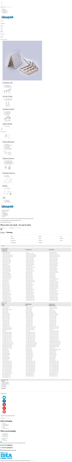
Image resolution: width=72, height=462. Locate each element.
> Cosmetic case (5, 436)
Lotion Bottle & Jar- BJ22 (53, 300)
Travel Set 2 (51, 329)
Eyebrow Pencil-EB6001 (30, 264)
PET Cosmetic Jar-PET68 (53, 328)
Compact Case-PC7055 (53, 260)
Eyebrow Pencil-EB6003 (53, 268)
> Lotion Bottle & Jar (8, 99)
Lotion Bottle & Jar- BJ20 (6, 300)
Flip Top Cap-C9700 (29, 317)
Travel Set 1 (51, 309)
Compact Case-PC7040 (30, 257)
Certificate (4, 11)
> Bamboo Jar (7, 201)
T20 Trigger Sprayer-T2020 (30, 334)
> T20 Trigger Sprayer (8, 160)
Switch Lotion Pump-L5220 (54, 361)
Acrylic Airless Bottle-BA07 (30, 281)
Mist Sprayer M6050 (29, 313)
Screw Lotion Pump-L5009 (54, 369)
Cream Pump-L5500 (29, 318)
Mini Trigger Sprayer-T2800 (7, 309)
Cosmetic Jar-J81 (29, 308)
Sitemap (40, 236)
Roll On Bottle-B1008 (6, 353)
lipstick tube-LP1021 (52, 280)
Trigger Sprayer (8, 158)
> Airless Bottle (7, 126)
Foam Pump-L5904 (52, 351)
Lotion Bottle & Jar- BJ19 (53, 298)
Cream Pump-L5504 (52, 320)
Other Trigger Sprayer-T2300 (31, 326)
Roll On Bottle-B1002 (6, 358)
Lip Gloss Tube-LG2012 (6, 269)
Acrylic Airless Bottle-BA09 (54, 293)
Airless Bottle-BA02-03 (30, 284)
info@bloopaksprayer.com (9, 450)
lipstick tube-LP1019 (29, 278)
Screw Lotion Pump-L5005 (30, 367)
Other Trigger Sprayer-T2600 (7, 328)
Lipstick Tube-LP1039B (53, 253)
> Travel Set (7, 175)
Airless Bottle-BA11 (29, 286)
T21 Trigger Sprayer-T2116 (7, 338)
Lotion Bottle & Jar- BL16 (6, 293)
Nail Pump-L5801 (52, 358)
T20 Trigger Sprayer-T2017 (30, 333)
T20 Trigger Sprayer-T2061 (7, 365)
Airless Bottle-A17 (52, 276)
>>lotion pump (3, 385)
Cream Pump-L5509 (5, 322)
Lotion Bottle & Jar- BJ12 (53, 294)
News (3, 8)
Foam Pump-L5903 (29, 351)
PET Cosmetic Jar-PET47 (30, 328)
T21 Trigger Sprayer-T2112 (30, 337)
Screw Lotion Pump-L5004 (6, 367)
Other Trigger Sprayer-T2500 (54, 326)
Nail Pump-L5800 (52, 357)
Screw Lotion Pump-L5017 (30, 371)
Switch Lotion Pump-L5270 (30, 363)
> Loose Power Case (8, 86)
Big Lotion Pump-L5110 (53, 373)
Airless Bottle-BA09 (29, 288)
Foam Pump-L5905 (52, 353)
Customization (13, 242)
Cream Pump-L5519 (52, 325)
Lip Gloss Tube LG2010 (6, 252)
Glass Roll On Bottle (5, 350)
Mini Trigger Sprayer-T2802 (30, 345)
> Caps (4, 426)
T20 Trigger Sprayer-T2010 (54, 330)
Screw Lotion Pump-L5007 (6, 369)
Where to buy (13, 240)
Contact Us (41, 240)
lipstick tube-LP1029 (52, 289)
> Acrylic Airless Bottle (8, 98)
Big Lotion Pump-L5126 (53, 375)
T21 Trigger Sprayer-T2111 (6, 337)
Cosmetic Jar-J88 (29, 349)
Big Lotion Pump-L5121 (53, 374)
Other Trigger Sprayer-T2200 (7, 366)
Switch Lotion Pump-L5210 (30, 361)
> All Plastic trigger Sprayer (9, 162)
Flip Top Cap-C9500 (52, 316)
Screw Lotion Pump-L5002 (30, 366)
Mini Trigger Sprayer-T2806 (30, 346)
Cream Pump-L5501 (52, 318)
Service (61, 240)
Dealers (40, 238)
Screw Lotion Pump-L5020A (7, 373)
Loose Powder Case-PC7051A (31, 256)
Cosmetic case (8, 82)
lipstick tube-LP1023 (5, 284)
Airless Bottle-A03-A (29, 268)
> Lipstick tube (7, 114)
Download (4, 9)
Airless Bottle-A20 (5, 281)
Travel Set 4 (28, 330)
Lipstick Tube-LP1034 (29, 294)
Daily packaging (5, 211)
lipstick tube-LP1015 (29, 273)
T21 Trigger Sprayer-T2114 (54, 337)
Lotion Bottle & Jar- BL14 (53, 290)
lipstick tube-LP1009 (52, 266)
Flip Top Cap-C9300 (5, 316)
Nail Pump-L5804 (29, 359)
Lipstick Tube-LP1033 (29, 293)
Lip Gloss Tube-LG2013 (30, 270)
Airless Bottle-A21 (29, 282)
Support (61, 238)
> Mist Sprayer (7, 176)
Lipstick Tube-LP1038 (6, 253)
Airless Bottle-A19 (5, 280)
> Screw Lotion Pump (8, 148)
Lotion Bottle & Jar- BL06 (53, 285)
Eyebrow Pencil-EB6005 (6, 273)
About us (12, 238)
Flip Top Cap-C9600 (5, 317)
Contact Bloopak (5, 10)
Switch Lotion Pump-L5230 (7, 362)
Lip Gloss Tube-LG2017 (30, 280)
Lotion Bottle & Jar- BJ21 (30, 300)
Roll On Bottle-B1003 (6, 357)
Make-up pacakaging (6, 210)
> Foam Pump (7, 147)
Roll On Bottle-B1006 (6, 354)
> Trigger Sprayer (5, 425)
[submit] (10, 418)
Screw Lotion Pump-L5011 (30, 370)
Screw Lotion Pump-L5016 (6, 371)
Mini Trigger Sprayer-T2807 (54, 346)
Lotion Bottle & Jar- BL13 (6, 290)
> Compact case (7, 85)
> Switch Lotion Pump (8, 145)
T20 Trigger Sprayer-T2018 (54, 333)
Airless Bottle (7, 124)
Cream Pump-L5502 (29, 320)
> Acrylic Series (5, 433)
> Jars (3, 427)
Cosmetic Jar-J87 (5, 349)
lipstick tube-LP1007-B (6, 265)
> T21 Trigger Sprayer (8, 161)
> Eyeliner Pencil (7, 112)
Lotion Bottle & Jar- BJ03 (6, 297)
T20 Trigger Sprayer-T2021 (54, 334)
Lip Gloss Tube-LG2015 (6, 277)
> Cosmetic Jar (7, 200)
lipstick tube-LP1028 (5, 289)
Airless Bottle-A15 (52, 273)
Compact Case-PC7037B (30, 261)
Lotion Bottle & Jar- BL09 (53, 286)
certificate (40, 242)
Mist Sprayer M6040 (5, 313)
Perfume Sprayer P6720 (6, 314)
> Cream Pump (7, 146)
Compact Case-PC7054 (30, 260)
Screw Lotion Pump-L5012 (54, 370)
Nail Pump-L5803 (5, 359)
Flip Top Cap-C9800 (52, 317)
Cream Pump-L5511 (52, 322)
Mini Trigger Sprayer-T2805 (7, 346)
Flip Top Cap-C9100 (29, 306)
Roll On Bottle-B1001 (53, 350)
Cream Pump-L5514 (5, 325)
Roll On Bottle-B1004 (29, 355)
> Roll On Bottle (7, 188)
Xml (61, 236)
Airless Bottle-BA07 (29, 285)
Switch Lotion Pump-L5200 (7, 361)
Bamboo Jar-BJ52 (29, 310)
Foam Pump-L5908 (52, 355)
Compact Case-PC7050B (6, 260)
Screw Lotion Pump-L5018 (54, 371)
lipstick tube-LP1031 (5, 292)
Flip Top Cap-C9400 (29, 316)
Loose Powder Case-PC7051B (54, 256)
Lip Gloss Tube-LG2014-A (54, 272)
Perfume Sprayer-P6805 (53, 308)
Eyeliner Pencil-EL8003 (6, 268)
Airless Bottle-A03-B (52, 269)
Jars (4, 197)
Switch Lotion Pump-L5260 (7, 363)
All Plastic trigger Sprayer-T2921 (54, 342)
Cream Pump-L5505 (5, 321)
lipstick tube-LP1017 (29, 276)
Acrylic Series (7, 96)
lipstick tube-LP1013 (29, 269)
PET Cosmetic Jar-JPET (6, 326)
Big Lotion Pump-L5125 (30, 375)
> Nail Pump (7, 144)
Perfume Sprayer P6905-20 (53, 314)
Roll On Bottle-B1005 (53, 354)
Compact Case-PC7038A (6, 261)
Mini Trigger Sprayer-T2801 (7, 345)
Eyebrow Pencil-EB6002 (53, 265)
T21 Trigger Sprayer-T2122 (7, 341)
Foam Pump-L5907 (5, 355)
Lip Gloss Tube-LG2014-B (6, 276)
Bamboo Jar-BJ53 (52, 310)
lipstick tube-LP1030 (29, 290)
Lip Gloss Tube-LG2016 (6, 278)
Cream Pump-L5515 (29, 325)
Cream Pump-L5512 (29, 324)
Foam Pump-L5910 (29, 358)
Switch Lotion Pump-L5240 (30, 362)
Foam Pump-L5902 (5, 351)
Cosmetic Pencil (8, 109)
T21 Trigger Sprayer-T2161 (30, 365)
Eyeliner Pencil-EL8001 (53, 264)
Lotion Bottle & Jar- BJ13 (30, 298)
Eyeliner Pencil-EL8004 (53, 270)
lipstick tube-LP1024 (5, 285)
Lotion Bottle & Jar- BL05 (53, 284)
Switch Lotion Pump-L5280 (54, 363)
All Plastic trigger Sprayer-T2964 (54, 349)
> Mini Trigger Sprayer (8, 163)
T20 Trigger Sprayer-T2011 (7, 332)
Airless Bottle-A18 (52, 277)
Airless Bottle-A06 (29, 272)
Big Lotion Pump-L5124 (6, 375)
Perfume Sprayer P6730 (30, 314)
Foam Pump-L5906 (29, 354)
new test (27, 252)
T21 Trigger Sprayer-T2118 (54, 338)
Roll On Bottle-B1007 (29, 353)
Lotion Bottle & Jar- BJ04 (30, 296)
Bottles (5, 186)
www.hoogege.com (34, 460)
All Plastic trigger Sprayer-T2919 (7, 342)
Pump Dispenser (8, 142)
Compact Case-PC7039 (53, 261)
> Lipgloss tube (7, 113)
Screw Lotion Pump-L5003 (54, 366)
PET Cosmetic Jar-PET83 (6, 329)
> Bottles (4, 423)
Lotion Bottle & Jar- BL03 (53, 282)
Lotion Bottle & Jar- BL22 (6, 294)
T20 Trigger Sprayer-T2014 (54, 332)
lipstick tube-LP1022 (5, 282)
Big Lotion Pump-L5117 (30, 373)
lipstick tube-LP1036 (52, 252)
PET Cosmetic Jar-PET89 (30, 329)
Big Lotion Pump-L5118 (6, 374)
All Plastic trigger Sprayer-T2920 (31, 342)
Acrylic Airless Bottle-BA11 (54, 278)
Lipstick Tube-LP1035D (30, 297)
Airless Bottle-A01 (5, 264)
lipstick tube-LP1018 (29, 277)
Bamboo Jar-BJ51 (5, 310)
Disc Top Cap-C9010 (5, 306)
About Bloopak (5, 12)
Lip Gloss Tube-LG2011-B (30, 266)
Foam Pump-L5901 (29, 350)
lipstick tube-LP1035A (6, 296)
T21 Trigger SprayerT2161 (30, 341)
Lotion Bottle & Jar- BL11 (53, 288)
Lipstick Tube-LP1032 (53, 292)
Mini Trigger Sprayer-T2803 (54, 345)
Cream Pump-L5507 (29, 321)
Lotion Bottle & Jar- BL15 (30, 292)
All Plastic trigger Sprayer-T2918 (54, 341)
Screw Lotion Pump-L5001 (54, 365)
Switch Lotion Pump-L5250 (54, 362)
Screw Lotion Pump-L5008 (30, 369)
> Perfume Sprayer (6, 428)
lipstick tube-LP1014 (5, 272)
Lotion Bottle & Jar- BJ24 (6, 301)
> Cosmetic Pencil (5, 434)
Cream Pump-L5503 (5, 320)
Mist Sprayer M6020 (52, 312)
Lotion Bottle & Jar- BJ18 (6, 298)
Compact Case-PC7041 (53, 257)
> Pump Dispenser (6, 424)
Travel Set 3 (4, 330)
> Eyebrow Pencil (8, 111)
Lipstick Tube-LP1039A (30, 253)
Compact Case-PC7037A (6, 257)
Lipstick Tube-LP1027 (6, 288)
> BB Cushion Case (8, 87)
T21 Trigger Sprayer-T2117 (30, 338)
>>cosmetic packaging (5, 382)
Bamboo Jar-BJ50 (29, 309)
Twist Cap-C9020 (5, 308)
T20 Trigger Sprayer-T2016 (7, 333)
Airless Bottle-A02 (29, 265)
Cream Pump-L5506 (5, 324)
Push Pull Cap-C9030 (53, 306)
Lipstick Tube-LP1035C (53, 296)
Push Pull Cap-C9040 (6, 318)
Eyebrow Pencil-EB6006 (6, 274)
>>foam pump (3, 384)
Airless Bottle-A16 (52, 274)
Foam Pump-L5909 (29, 357)
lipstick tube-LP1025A (6, 286)
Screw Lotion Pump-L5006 (54, 367)
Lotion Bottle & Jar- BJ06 (53, 297)
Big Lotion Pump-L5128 (6, 377)
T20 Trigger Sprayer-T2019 (7, 334)
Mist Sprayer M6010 (29, 312)
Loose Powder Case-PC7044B (7, 256)
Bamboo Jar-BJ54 (5, 312)
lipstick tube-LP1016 (29, 274)
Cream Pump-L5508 (52, 321)
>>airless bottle (3, 386)
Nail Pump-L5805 (52, 359)
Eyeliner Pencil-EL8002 (6, 266)
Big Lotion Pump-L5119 (30, 374)
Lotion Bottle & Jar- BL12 (30, 289)
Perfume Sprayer (9, 173)
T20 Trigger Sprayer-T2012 (30, 332)
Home (2, 232)
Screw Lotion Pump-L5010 (6, 370)
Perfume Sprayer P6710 (53, 313)
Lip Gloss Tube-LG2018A (53, 281)
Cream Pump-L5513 (52, 324)
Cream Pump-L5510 (29, 322)
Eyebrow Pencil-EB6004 (6, 270)
